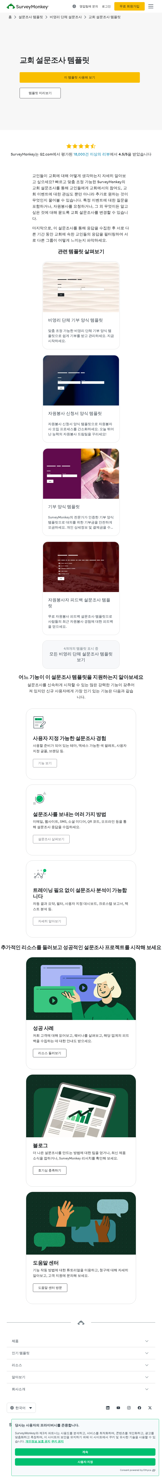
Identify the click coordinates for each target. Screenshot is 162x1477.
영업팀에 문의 (89, 6)
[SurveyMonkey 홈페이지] (28, 7)
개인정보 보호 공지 (38, 1441)
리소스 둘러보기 (49, 1053)
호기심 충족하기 (49, 1170)
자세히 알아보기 (49, 921)
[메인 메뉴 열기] (150, 6)
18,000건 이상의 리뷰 (92, 154)
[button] (81, 1341)
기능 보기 (45, 763)
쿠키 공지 (57, 1441)
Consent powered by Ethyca (135, 1470)
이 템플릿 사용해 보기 (79, 77)
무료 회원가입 (129, 6)
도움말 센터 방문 (50, 1288)
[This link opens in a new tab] (108, 1408)
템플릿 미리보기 (40, 93)
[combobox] (21, 1408)
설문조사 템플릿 (31, 17)
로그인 (106, 6)
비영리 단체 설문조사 (66, 17)
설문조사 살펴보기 (51, 839)
